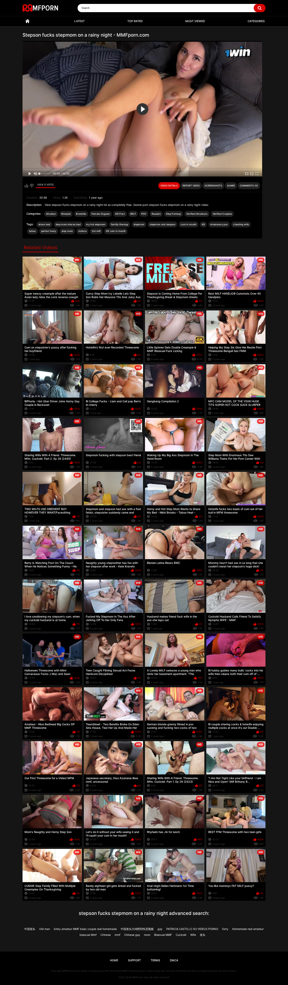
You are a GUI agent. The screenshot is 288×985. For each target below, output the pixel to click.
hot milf (96, 231)
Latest (79, 21)
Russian (156, 213)
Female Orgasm (100, 213)
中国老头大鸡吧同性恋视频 (137, 929)
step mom (67, 231)
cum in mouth (189, 224)
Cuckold (181, 934)
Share (231, 185)
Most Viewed (195, 21)
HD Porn (120, 213)
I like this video (26, 186)
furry (225, 929)
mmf (117, 934)
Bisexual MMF (163, 934)
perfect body (48, 231)
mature (82, 231)
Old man (44, 929)
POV (143, 213)
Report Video (191, 185)
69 (203, 224)
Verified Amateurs (196, 213)
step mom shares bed (68, 224)
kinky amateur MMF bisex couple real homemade (85, 929)
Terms (155, 960)
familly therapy (120, 224)
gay (160, 929)
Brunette (81, 213)
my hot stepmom (95, 224)
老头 (202, 934)
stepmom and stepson (162, 224)
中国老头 (29, 929)
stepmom (139, 224)
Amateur (51, 213)
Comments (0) (249, 185)
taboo (32, 231)
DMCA (174, 960)
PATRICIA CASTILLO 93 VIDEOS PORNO (192, 929)
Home (27, 21)
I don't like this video (32, 186)
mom (147, 934)
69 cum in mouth (116, 231)
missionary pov (219, 224)
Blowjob (66, 213)
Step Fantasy (173, 213)
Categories (256, 21)
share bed (44, 224)
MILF (133, 213)
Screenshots (213, 185)
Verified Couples (222, 213)
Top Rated (135, 21)
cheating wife (241, 224)
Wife (193, 934)
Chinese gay (132, 934)
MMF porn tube (140, 977)
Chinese (106, 934)
